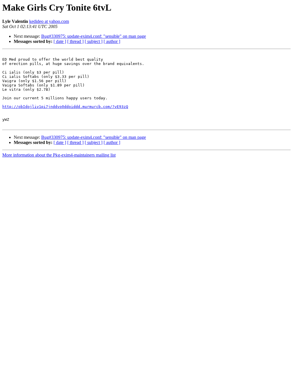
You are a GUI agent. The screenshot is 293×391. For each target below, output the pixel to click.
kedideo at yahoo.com (49, 21)
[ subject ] (93, 41)
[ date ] (60, 41)
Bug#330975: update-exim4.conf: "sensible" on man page (93, 36)
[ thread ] (75, 41)
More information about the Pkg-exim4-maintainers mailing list (59, 155)
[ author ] (112, 41)
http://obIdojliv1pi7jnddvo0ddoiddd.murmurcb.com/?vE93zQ (65, 106)
